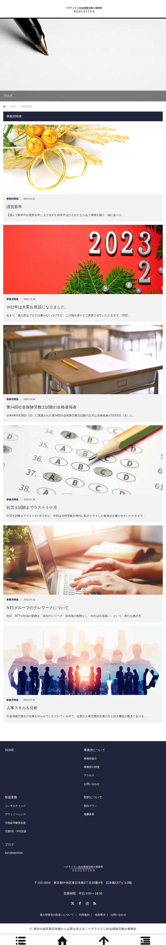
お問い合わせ (91, 784)
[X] (72, 902)
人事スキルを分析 (22, 708)
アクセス (89, 775)
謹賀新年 (14, 207)
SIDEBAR (145, 942)
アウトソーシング (15, 814)
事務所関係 (12, 198)
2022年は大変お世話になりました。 (37, 307)
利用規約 (84, 914)
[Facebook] (79, 902)
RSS (94, 902)
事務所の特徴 (91, 767)
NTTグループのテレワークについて (37, 608)
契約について (93, 797)
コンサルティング (15, 805)
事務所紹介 (90, 758)
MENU (21, 942)
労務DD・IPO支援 (15, 831)
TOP (104, 942)
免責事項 (100, 914)
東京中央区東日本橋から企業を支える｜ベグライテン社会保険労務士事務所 (85, 929)
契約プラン (90, 805)
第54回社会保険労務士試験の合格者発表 (41, 407)
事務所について (94, 750)
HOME (9, 750)
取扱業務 (11, 797)
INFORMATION (14, 853)
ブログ (9, 844)
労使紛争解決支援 (15, 822)
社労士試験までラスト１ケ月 (33, 507)
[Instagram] (86, 902)
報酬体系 (89, 814)
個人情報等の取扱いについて (57, 914)
